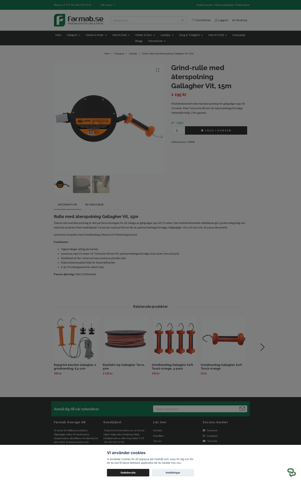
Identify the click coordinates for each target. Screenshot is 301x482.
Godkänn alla (128, 472)
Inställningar (173, 472)
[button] (291, 472)
